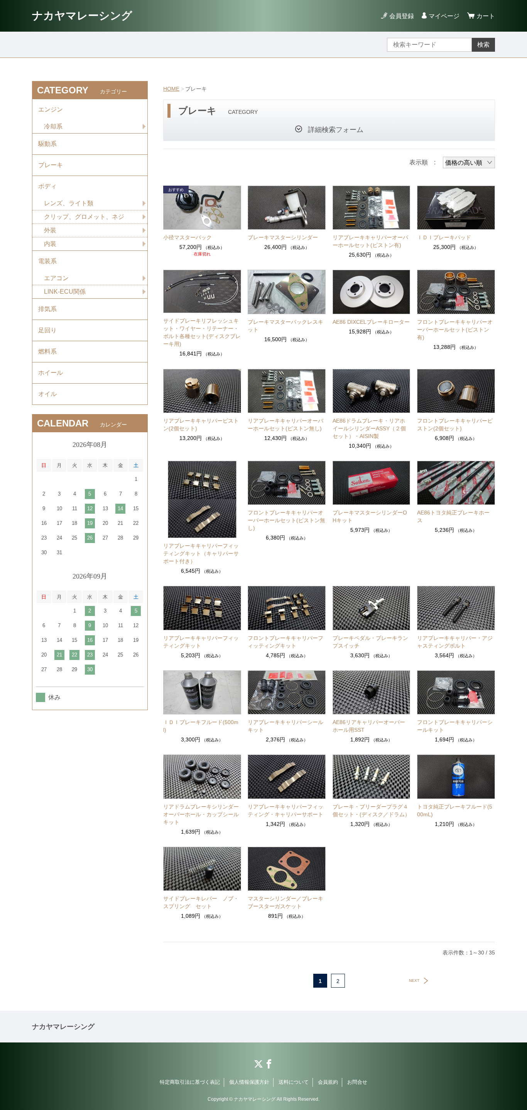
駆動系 (47, 143)
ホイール (50, 372)
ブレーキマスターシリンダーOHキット (370, 516)
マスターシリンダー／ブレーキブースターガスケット (285, 902)
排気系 (47, 309)
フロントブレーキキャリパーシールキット (455, 726)
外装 (50, 230)
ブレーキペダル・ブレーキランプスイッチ (370, 642)
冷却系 (53, 126)
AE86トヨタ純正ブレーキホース (453, 516)
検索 (483, 44)
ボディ (47, 186)
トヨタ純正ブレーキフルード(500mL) (454, 810)
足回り (47, 330)
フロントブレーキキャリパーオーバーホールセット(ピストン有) (455, 329)
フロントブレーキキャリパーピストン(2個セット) (455, 424)
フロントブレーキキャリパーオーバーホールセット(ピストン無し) (286, 520)
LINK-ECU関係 (65, 291)
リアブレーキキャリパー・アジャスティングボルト (455, 642)
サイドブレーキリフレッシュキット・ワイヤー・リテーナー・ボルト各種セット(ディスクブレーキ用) (202, 332)
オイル (47, 394)
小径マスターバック (187, 237)
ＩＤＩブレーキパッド (444, 237)
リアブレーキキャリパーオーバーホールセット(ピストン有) (370, 241)
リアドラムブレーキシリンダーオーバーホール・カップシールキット (201, 814)
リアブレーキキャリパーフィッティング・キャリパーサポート (285, 810)
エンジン (50, 109)
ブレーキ (50, 165)
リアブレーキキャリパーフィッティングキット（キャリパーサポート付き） (201, 553)
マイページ (444, 16)
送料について (294, 1082)
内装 (50, 243)
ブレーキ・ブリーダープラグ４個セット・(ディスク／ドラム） (371, 810)
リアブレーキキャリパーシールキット (285, 726)
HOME (171, 89)
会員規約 (328, 1082)
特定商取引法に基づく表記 (190, 1082)
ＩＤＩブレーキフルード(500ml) (200, 726)
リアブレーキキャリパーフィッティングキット (201, 642)
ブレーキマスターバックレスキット (285, 326)
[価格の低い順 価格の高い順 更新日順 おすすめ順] (469, 162)
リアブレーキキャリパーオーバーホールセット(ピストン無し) (285, 424)
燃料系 (47, 351)
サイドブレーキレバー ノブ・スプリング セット (201, 902)
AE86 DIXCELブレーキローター (371, 322)
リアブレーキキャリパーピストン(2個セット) (201, 424)
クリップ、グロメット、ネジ (84, 216)
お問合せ (357, 1082)
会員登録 (401, 16)
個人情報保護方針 (249, 1082)
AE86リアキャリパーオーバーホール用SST (369, 726)
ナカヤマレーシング (82, 16)
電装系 (47, 261)
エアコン (56, 278)
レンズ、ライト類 (68, 203)
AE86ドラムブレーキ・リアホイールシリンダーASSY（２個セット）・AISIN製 (369, 428)
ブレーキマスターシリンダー (283, 237)
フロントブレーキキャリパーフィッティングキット (285, 642)
